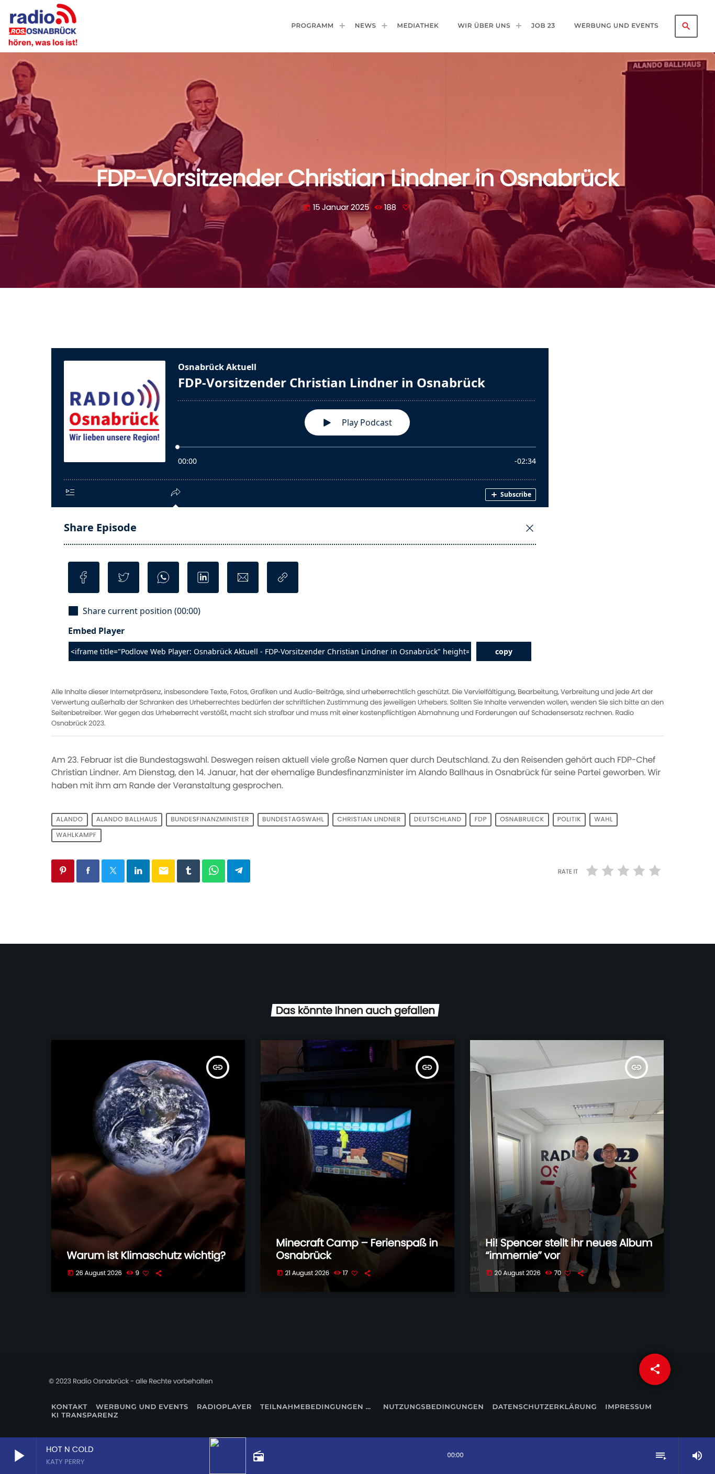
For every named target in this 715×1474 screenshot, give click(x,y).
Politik (569, 820)
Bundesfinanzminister (210, 820)
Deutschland (438, 820)
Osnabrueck (522, 820)
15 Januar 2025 (337, 207)
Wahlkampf (76, 835)
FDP (481, 820)
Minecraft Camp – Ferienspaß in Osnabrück (357, 1249)
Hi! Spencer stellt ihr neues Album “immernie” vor (569, 1249)
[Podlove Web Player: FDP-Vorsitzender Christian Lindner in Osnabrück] (357, 515)
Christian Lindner (368, 820)
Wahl (603, 820)
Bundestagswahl (293, 820)
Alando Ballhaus (127, 820)
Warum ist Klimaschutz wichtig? (146, 1255)
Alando (69, 820)
